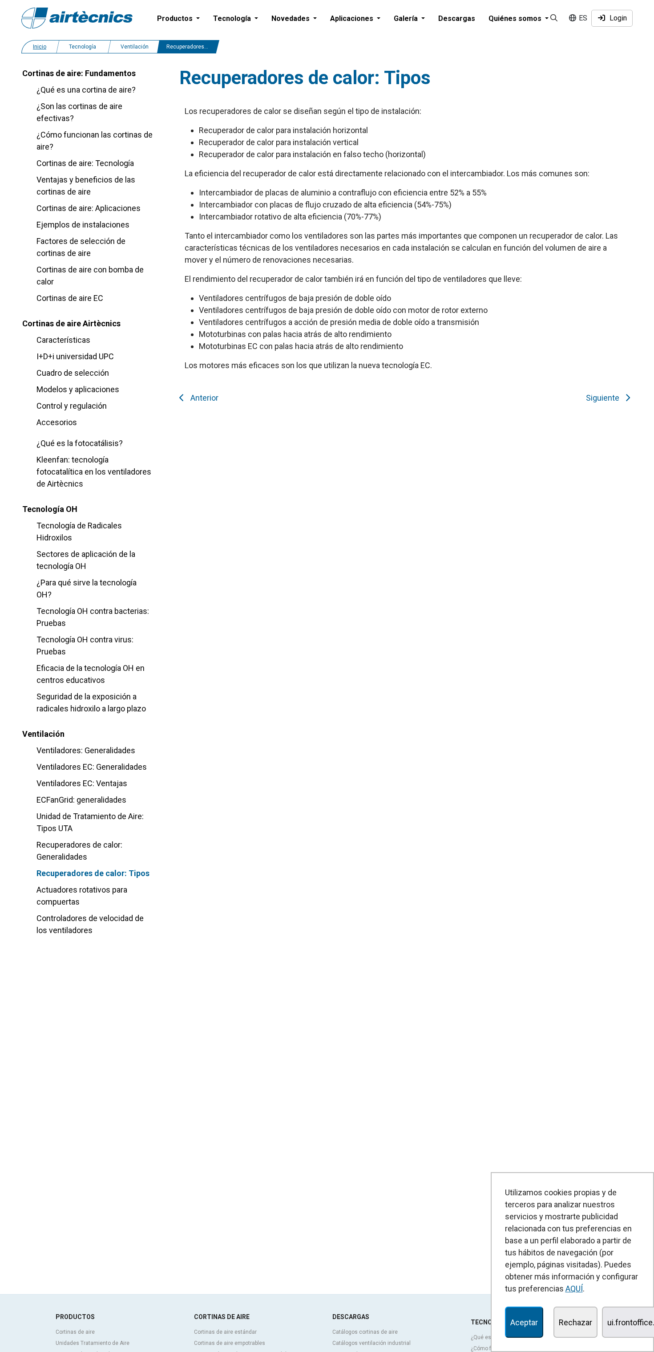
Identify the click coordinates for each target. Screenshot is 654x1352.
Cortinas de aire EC (69, 298)
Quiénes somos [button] (515, 18)
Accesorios (56, 422)
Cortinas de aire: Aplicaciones (88, 208)
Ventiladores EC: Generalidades (91, 766)
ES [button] (582, 18)
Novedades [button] (291, 18)
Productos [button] (175, 18)
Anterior (202, 397)
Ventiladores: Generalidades (85, 750)
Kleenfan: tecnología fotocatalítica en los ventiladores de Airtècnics (93, 471)
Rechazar (575, 1322)
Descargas (456, 18)
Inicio (39, 47)
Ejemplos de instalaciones (82, 224)
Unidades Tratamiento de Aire (92, 1343)
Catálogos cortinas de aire (365, 1332)
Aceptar (524, 1322)
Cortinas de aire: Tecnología (85, 163)
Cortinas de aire (75, 1332)
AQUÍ (574, 1288)
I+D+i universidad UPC (75, 356)
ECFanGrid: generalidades (81, 799)
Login (616, 18)
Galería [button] (407, 18)
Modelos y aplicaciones (77, 389)
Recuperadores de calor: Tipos (92, 873)
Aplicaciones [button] (352, 18)
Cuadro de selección (72, 373)
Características (63, 340)
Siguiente (604, 397)
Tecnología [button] (233, 18)
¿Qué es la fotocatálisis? (79, 443)
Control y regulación (71, 405)
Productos (75, 1316)
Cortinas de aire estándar (225, 1332)
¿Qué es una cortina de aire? (86, 89)
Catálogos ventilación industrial (371, 1343)
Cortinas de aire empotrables (229, 1343)
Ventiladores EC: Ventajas (81, 783)
